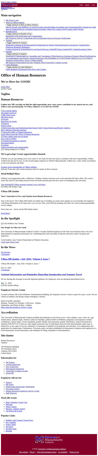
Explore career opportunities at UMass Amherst (19, 167)
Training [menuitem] (9, 40)
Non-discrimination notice (47, 452)
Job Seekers (10, 362)
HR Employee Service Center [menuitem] (17, 38)
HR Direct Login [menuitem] (12, 20)
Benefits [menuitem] (9, 36)
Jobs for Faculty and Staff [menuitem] (15, 27)
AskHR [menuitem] (39, 60)
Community (5, 254)
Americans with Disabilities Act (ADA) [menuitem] (50, 58)
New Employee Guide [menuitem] (87, 27)
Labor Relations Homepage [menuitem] (16, 69)
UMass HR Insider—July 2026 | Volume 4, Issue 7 (25, 259)
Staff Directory (11, 393)
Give (93, 5)
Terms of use (74, 452)
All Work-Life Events (14, 411)
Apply (87, 5)
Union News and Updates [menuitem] (36, 69)
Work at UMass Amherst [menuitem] (15, 22)
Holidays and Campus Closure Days (19, 420)
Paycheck (9, 427)
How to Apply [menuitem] (30, 27)
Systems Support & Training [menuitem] (16, 49)
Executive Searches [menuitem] (43, 27)
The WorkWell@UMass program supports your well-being (23, 185)
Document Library (13, 389)
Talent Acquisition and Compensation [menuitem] (65, 27)
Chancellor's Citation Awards (17, 371)
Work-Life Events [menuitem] (35, 38)
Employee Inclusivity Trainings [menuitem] (74, 45)
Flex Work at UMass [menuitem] (29, 60)
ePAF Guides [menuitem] (73, 49)
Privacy (32, 452)
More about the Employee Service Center (16, 307)
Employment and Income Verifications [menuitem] (56, 38)
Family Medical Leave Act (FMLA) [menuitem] (79, 58)
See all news (5, 252)
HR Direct (10, 385)
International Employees (15, 369)
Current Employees (13, 365)
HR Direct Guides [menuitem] (61, 49)
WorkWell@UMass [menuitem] (13, 56)
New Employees (12, 367)
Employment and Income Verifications (20, 387)
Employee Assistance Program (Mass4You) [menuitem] (72, 56)
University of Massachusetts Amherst (52, 449)
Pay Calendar (11, 422)
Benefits (9, 431)
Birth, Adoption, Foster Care (16, 402)
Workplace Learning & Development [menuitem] (20, 45)
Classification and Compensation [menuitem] (29, 36)
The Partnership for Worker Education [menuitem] (48, 45)
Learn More (5, 87)
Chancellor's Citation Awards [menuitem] (56, 63)
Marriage (9, 404)
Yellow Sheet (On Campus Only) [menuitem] (53, 29)
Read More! (5, 213)
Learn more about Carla (10, 242)
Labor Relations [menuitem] (12, 65)
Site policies (23, 452)
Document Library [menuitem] (85, 49)
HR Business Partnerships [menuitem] (15, 63)
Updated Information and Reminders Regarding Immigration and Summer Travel (41, 274)
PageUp (9, 382)
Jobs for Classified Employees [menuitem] (30, 29)
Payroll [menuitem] (14, 36)
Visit (81, 5)
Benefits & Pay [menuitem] (11, 31)
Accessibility (63, 452)
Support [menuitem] (9, 51)
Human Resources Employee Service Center (22, 391)
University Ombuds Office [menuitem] (35, 63)
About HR (10, 373)
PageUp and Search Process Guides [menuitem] (40, 49)
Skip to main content (8, 2)
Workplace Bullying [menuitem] (13, 60)
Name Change (11, 407)
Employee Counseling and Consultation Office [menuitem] (38, 56)
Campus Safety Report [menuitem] (75, 29)
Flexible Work (11, 429)
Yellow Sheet (11, 425)
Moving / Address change (15, 409)
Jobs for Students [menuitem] (12, 29)
